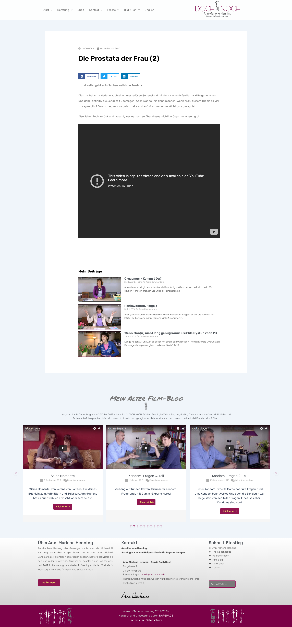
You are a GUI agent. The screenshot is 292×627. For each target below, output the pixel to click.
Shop (81, 10)
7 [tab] (151, 525)
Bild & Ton (130, 10)
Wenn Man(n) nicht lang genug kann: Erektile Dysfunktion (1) (170, 333)
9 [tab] (158, 525)
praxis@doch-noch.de (153, 574)
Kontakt (94, 10)
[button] (88, 76)
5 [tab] (144, 525)
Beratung (63, 10)
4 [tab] (141, 525)
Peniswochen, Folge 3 (140, 306)
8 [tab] (154, 525)
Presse (111, 10)
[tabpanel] (62, 473)
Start (46, 10)
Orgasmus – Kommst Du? (143, 278)
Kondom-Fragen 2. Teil (229, 476)
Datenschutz (154, 620)
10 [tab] (161, 525)
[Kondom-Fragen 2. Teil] (230, 447)
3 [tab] (137, 525)
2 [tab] (134, 525)
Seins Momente (63, 476)
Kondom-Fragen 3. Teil (146, 476)
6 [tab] (147, 525)
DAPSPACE (166, 615)
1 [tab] (130, 525)
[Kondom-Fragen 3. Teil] (146, 447)
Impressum (137, 620)
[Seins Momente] (63, 447)
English (149, 10)
